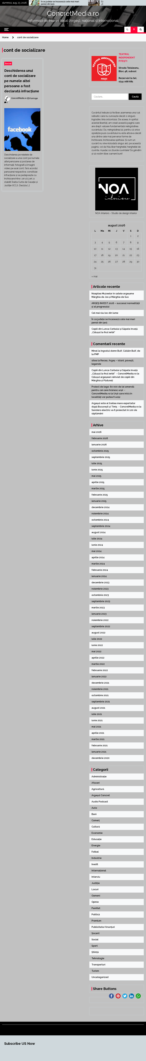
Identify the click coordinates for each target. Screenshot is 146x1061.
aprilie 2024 (98, 557)
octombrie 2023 (100, 595)
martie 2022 (98, 664)
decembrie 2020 (101, 758)
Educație (97, 839)
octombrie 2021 (100, 695)
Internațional (99, 870)
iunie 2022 (97, 645)
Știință (95, 952)
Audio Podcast (100, 801)
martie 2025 (98, 488)
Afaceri (96, 782)
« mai (94, 276)
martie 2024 (98, 563)
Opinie (95, 902)
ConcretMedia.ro (73, 13)
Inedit (95, 864)
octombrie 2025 (100, 451)
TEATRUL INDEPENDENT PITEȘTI (127, 57)
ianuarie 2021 (99, 751)
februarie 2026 (100, 438)
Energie (96, 845)
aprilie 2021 (98, 733)
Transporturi (98, 964)
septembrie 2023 (101, 601)
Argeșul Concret (101, 795)
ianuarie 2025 (99, 501)
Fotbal (95, 851)
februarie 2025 (100, 494)
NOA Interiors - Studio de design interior (116, 213)
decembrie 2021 (100, 682)
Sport (95, 945)
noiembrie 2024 (100, 513)
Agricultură (98, 789)
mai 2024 (97, 551)
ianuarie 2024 (99, 576)
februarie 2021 (100, 745)
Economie (97, 833)
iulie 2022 (97, 639)
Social (8, 63)
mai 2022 (96, 651)
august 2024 (99, 532)
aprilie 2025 (98, 482)
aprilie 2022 (98, 657)
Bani (94, 814)
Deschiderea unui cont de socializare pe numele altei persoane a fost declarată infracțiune (21, 81)
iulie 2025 (97, 463)
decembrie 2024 (101, 507)
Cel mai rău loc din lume (105, 313)
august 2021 (98, 708)
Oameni (96, 895)
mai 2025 (96, 476)
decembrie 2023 (100, 582)
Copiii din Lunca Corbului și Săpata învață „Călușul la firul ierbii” (100, 2)
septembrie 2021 (101, 701)
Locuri (95, 889)
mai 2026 (97, 432)
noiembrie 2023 (100, 588)
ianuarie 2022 (99, 676)
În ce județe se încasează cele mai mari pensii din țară (39, 2)
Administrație (99, 776)
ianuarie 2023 (99, 613)
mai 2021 (96, 726)
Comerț (96, 820)
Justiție (96, 883)
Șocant (96, 933)
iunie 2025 (97, 469)
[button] (127, 29)
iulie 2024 (97, 538)
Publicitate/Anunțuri (103, 927)
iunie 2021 (97, 720)
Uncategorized (100, 977)
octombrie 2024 (100, 519)
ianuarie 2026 (99, 444)
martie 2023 (98, 607)
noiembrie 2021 (100, 689)
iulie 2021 (97, 714)
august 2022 (98, 632)
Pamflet (96, 908)
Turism (95, 971)
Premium (96, 920)
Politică (96, 914)
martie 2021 (98, 739)
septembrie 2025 (101, 457)
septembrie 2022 (101, 626)
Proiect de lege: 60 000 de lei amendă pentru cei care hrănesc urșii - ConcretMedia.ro (113, 390)
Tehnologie (98, 958)
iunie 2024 (97, 545)
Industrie (97, 858)
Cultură (96, 826)
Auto (94, 808)
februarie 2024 (100, 570)
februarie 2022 (100, 670)
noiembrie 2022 (100, 620)
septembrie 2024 (101, 526)
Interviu (96, 876)
